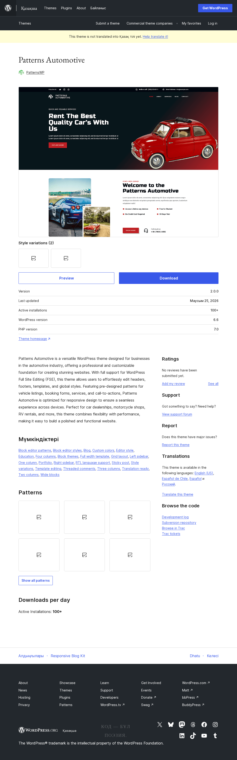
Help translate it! (155, 36)
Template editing (48, 469)
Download (169, 278)
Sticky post (120, 463)
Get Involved (151, 683)
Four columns (46, 456)
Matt (187, 690)
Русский (168, 484)
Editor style (125, 450)
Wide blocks (50, 475)
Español (196, 478)
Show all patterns (36, 580)
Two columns (29, 475)
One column (28, 463)
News (23, 690)
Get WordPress (215, 8)
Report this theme (176, 445)
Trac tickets (171, 534)
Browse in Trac (173, 528)
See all (213, 384)
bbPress (190, 697)
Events (146, 690)
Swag (147, 705)
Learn (104, 683)
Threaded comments (79, 469)
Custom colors (103, 450)
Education (26, 456)
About (23, 683)
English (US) (204, 473)
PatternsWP (35, 72)
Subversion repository (179, 522)
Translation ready (135, 469)
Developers (109, 697)
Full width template (94, 456)
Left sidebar (139, 456)
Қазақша (69, 730)
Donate (148, 697)
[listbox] (84, 536)
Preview (66, 278)
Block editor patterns (35, 450)
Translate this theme (177, 494)
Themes (25, 23)
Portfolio (45, 463)
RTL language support (93, 463)
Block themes (68, 456)
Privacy (24, 705)
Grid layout (119, 456)
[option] (39, 517)
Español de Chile (175, 478)
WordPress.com (196, 683)
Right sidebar (64, 463)
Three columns (108, 469)
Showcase (67, 683)
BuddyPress (193, 705)
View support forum (177, 414)
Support (106, 690)
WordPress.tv (112, 705)
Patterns (65, 705)
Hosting (24, 697)
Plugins (64, 697)
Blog (87, 450)
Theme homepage (33, 339)
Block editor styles (67, 450)
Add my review (173, 384)
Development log (175, 517)
